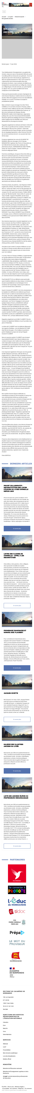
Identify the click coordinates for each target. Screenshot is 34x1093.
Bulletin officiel (7, 1059)
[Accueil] (17, 5)
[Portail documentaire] (17, 912)
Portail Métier (7, 1050)
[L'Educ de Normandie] (17, 901)
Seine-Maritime (7, 1034)
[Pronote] (17, 890)
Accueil (4, 17)
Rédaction (20, 1088)
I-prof (4, 1047)
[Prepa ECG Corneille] (17, 922)
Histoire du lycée (19, 17)
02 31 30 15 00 (9, 1006)
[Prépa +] (17, 932)
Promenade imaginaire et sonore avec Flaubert (15, 632)
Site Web (5, 1009)
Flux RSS (4, 1086)
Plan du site (11, 1086)
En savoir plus (17, 528)
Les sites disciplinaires (9, 1056)
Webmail (5, 1044)
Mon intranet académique (10, 1053)
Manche (5, 1028)
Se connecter (28, 1088)
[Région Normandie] (17, 956)
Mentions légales (19, 1086)
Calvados (5, 1022)
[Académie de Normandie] (17, 972)
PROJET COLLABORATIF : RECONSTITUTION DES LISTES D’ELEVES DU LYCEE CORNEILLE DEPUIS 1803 (16, 488)
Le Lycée (10, 17)
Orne (4, 1031)
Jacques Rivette (11, 693)
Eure (4, 1025)
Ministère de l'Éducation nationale (12, 1068)
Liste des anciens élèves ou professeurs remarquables (16, 797)
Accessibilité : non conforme (9, 1088)
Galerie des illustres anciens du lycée (13, 745)
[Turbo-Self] (17, 873)
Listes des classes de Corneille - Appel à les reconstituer (14, 556)
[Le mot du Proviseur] (17, 942)
